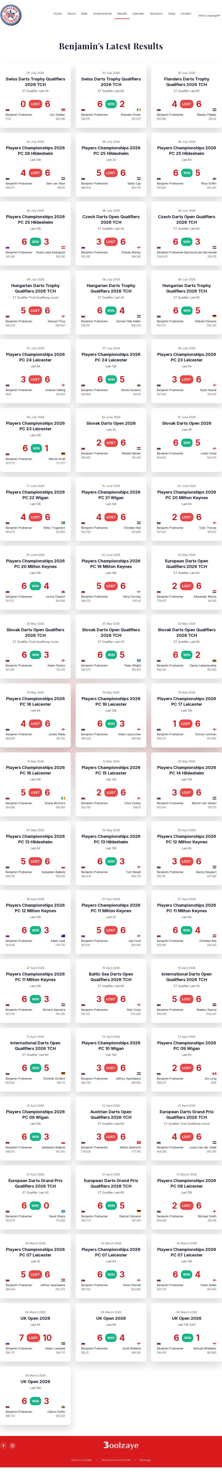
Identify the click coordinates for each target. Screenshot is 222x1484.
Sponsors (156, 13)
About (71, 13)
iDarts (88, 1460)
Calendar (138, 13)
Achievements (102, 13)
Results (122, 13)
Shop (171, 13)
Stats (84, 13)
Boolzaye (145, 1460)
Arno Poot (124, 1460)
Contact (186, 13)
